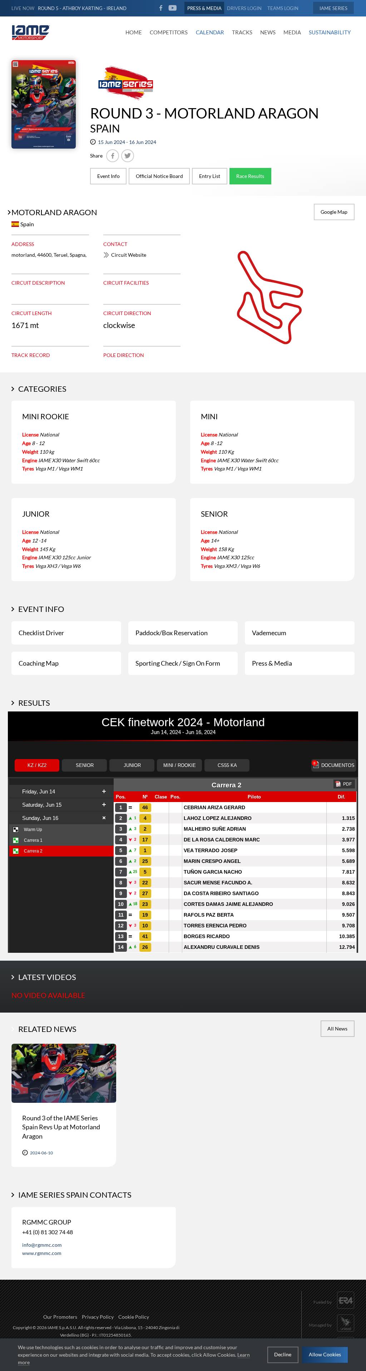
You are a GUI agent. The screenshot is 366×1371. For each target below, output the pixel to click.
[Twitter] (127, 155)
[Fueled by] (334, 1310)
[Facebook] (112, 155)
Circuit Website (128, 255)
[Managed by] (332, 1332)
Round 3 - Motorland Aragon (204, 113)
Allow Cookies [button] (325, 1354)
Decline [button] (282, 1354)
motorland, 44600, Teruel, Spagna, (48, 255)
